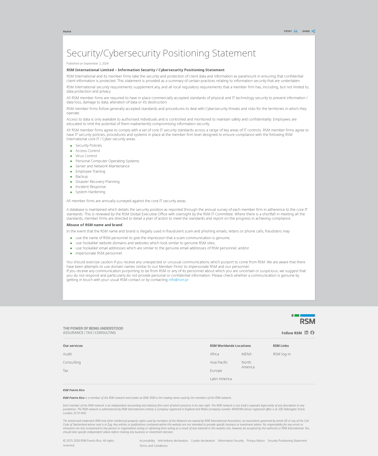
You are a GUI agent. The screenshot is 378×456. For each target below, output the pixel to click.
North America (248, 364)
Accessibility (147, 440)
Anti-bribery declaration (173, 440)
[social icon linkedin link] (306, 333)
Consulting (72, 362)
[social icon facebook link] (312, 333)
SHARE (306, 31)
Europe (216, 370)
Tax (65, 370)
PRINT (288, 31)
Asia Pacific (219, 362)
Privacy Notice (256, 440)
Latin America (221, 378)
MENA (247, 354)
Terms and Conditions (154, 446)
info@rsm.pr (179, 279)
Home (67, 31)
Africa (214, 354)
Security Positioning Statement (287, 440)
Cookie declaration (203, 440)
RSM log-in (282, 354)
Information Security (231, 440)
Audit (67, 354)
